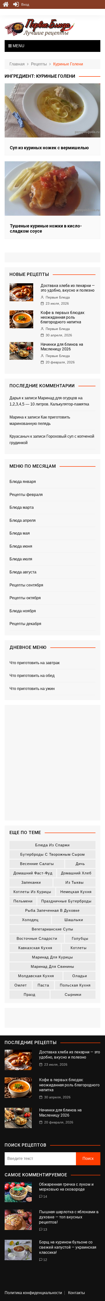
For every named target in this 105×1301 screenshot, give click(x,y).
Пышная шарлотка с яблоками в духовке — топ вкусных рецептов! (69, 1217)
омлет (20, 985)
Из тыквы (74, 882)
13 (45, 1229)
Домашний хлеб (76, 873)
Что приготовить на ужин (32, 689)
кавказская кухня (35, 948)
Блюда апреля (23, 520)
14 (45, 1196)
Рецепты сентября (26, 585)
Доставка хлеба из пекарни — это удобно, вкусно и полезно (68, 288)
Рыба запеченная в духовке (52, 910)
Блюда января (23, 481)
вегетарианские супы (52, 929)
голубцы (80, 938)
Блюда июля (21, 559)
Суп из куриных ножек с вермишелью (49, 147)
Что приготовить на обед (32, 675)
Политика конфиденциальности (33, 1293)
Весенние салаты (37, 864)
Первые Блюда (58, 297)
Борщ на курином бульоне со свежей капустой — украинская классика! (67, 1247)
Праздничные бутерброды (66, 901)
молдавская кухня (36, 976)
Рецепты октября (25, 598)
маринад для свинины (52, 966)
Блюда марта (22, 507)
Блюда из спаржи (52, 845)
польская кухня (75, 985)
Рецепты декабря (25, 624)
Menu (18, 46)
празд (29, 994)
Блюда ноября (23, 611)
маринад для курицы (52, 957)
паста (43, 985)
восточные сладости (37, 938)
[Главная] (5, 4)
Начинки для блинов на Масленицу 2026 (62, 346)
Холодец (30, 920)
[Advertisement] (52, 763)
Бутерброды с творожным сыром (52, 854)
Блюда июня (21, 546)
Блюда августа (23, 572)
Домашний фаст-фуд (32, 873)
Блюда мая (20, 533)
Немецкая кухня (76, 892)
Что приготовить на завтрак (35, 663)
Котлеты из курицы (32, 892)
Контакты (76, 1293)
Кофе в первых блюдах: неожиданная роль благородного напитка (63, 317)
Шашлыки (73, 920)
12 (45, 1260)
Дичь (80, 864)
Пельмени (22, 901)
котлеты (79, 948)
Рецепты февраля (26, 495)
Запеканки (31, 882)
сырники (73, 994)
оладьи (79, 976)
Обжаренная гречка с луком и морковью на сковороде (66, 1187)
